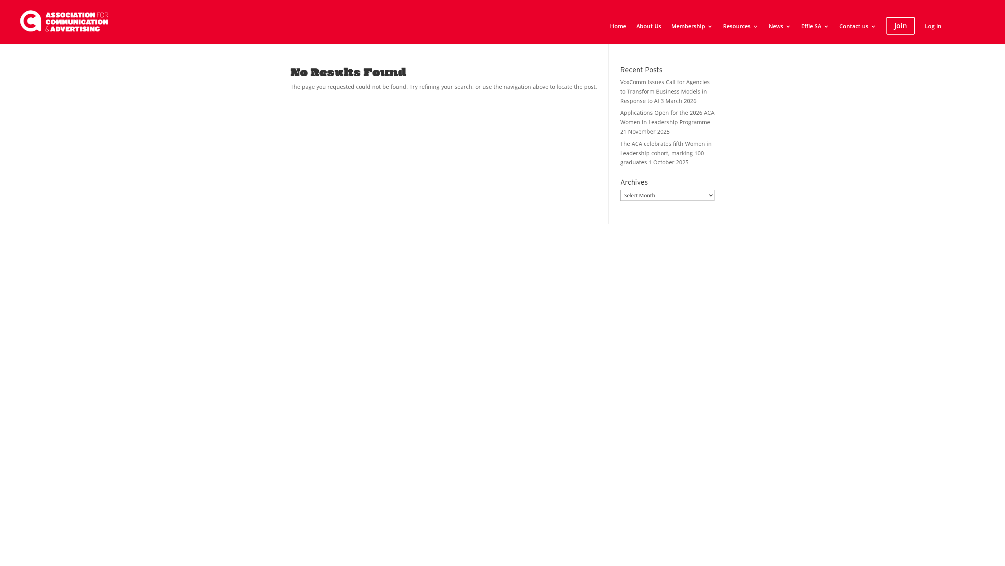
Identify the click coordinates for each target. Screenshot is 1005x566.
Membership (688, 27)
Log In (933, 27)
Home (618, 27)
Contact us (853, 27)
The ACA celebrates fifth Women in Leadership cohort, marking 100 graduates (666, 153)
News (776, 27)
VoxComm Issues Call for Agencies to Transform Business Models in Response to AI (665, 91)
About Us (648, 27)
